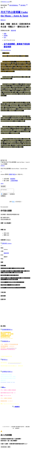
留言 (14, 174)
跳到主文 (3, 20)
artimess (3, 165)
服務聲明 (17, 428)
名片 (5, 37)
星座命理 (13, 30)
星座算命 (12, 178)
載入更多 (3, 186)
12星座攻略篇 (14, 180)
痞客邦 (11, 174)
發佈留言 (3, 196)
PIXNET (8, 426)
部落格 (5, 35)
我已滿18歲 (3, 446)
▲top (2, 183)
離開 (9, 446)
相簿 (5, 33)
